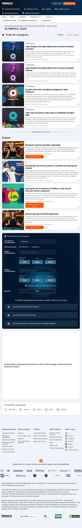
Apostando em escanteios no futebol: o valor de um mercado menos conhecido (48, 189)
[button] (4, 17)
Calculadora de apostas (24, 315)
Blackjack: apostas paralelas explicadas (43, 145)
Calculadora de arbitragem (26, 307)
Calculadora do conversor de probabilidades (34, 323)
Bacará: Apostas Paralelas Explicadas (41, 214)
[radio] (24, 247)
